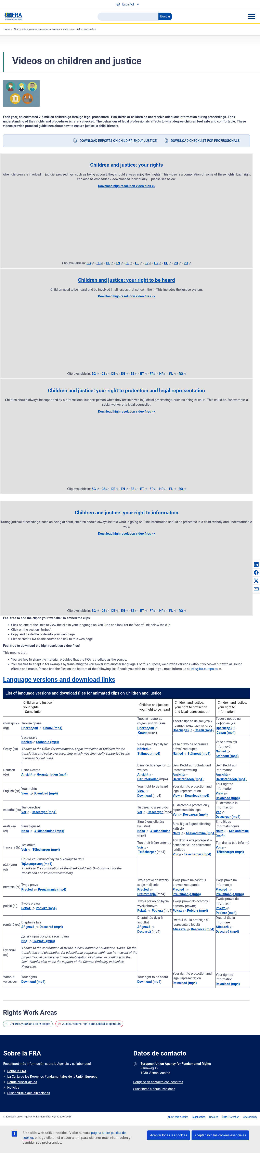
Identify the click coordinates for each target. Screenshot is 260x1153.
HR (156, 263)
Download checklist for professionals (205, 141)
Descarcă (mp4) (51, 927)
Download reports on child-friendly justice (118, 141)
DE (108, 263)
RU (186, 263)
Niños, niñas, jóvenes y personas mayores (37, 29)
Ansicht (142, 774)
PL (166, 263)
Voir (24, 850)
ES (127, 263)
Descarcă (144, 931)
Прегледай (29, 728)
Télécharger (147, 852)
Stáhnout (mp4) (47, 742)
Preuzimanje (147, 894)
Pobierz (158, 910)
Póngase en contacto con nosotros (158, 1082)
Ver (23, 812)
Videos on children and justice (79, 29)
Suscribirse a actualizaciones (28, 1093)
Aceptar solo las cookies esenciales (220, 1135)
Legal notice (198, 1117)
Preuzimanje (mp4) (52, 889)
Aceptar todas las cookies (168, 1135)
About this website (178, 1117)
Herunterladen (148, 779)
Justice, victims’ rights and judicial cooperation (91, 1023)
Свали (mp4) (52, 728)
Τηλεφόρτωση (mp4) (36, 864)
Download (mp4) (197, 796)
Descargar (156, 812)
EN (118, 263)
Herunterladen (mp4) (52, 774)
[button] (256, 564)
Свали (142, 733)
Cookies (213, 1117)
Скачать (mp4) (43, 941)
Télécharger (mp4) (46, 850)
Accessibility (250, 1117)
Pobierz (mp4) (46, 908)
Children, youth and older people (30, 1023)
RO (176, 263)
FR (146, 263)
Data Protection (230, 1117)
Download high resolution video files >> (126, 186)
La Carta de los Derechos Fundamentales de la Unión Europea (52, 1076)
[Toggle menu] (251, 16)
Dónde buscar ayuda (22, 1082)
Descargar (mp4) (44, 812)
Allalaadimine (160, 831)
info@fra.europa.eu (204, 669)
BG (89, 263)
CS (98, 263)
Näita (25, 831)
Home (6, 29)
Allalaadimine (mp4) (49, 831)
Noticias (13, 1087)
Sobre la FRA (16, 1071)
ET (137, 263)
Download (144, 796)
